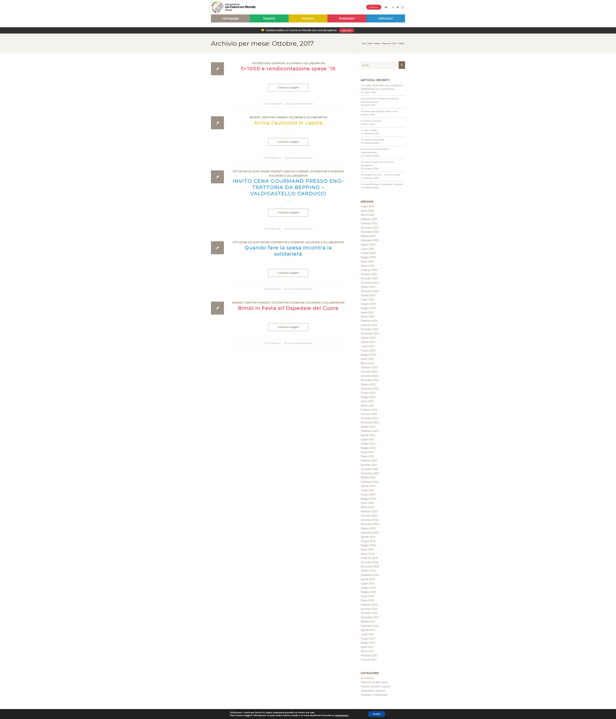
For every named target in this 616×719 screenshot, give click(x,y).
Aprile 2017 (367, 647)
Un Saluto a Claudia (371, 121)
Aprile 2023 (367, 359)
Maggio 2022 (368, 397)
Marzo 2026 (367, 215)
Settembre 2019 (370, 532)
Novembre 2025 (370, 232)
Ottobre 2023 (368, 337)
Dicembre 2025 (369, 227)
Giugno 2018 (368, 587)
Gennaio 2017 (369, 659)
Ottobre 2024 (368, 287)
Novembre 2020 (370, 473)
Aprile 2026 (367, 210)
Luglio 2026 (367, 206)
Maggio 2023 (368, 354)
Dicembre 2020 (369, 469)
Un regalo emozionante (373, 139)
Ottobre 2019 (368, 528)
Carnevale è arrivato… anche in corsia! (380, 174)
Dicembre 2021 (369, 418)
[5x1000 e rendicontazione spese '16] (217, 68)
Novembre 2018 (370, 566)
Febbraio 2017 (369, 655)
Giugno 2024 (368, 304)
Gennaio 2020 (369, 515)
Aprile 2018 (367, 596)
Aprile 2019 (367, 549)
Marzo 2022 (367, 405)
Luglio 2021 (367, 439)
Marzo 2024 (367, 316)
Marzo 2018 (367, 600)
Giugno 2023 (368, 350)
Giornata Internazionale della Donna (379, 111)
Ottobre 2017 (368, 621)
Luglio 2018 (367, 583)
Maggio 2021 (368, 448)
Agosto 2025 (368, 244)
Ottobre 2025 (368, 236)
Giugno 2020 (368, 494)
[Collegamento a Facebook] (393, 7)
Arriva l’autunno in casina (288, 123)
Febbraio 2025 (369, 270)
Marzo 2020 (367, 507)
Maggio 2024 (368, 308)
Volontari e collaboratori (305, 63)
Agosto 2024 (368, 295)
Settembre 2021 (370, 431)
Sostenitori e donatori (268, 63)
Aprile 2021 (367, 452)
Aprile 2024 (367, 312)
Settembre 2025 (370, 240)
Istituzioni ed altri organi (251, 171)
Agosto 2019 (368, 536)
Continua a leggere (288, 87)
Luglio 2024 (367, 299)
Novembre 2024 (370, 282)
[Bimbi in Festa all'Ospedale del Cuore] (217, 308)
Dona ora (373, 7)
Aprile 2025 (367, 261)
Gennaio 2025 (369, 274)
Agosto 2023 (368, 342)
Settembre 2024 (370, 291)
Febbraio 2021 (369, 460)
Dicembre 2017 (369, 613)
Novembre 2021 (370, 422)
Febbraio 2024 (369, 320)
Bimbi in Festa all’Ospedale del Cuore (288, 308)
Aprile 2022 (367, 401)
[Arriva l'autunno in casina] (217, 122)
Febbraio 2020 (369, 511)
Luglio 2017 (367, 634)
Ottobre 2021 (368, 426)
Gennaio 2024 (369, 325)
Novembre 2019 (370, 524)
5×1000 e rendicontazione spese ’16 (288, 69)
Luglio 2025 (367, 249)
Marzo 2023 (367, 363)
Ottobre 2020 (368, 477)
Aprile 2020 (367, 503)
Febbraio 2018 (369, 604)
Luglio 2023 (367, 346)
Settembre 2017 (370, 626)
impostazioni (341, 715)
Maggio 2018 (368, 592)
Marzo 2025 (367, 265)
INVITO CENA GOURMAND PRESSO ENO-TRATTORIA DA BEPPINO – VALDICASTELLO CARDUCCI (288, 187)
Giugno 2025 (368, 253)
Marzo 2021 (367, 456)
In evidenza (367, 678)
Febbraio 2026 (369, 219)
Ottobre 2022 (368, 384)
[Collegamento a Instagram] (402, 7)
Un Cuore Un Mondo (301, 104)
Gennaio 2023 (369, 371)
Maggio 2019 (368, 545)
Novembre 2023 (370, 333)
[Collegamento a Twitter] (397, 7)
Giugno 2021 (368, 443)
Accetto (377, 713)
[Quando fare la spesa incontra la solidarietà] (217, 247)
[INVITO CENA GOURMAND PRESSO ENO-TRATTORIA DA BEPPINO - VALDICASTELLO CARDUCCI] (217, 176)
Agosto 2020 (368, 486)
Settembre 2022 (370, 388)
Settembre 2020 (370, 481)
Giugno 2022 (368, 392)
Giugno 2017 (368, 638)
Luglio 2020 (367, 490)
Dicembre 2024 (369, 278)
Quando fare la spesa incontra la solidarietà (288, 251)
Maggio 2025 (368, 257)
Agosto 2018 (368, 579)
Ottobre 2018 (368, 570)
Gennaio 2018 (369, 609)
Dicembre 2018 (369, 562)
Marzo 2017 (367, 651)
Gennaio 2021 (369, 464)
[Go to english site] (386, 7)
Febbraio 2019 (369, 558)
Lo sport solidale (369, 130)
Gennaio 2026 (369, 223)
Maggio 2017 (368, 642)
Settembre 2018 (370, 575)
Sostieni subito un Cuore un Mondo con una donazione (306, 30)
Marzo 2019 (367, 553)
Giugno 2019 (368, 541)
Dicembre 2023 (369, 329)
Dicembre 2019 (369, 520)
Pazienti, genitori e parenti (268, 117)
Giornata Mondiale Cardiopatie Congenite (382, 184)
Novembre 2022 (370, 380)
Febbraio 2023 (369, 367)
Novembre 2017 (370, 617)
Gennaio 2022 (369, 414)
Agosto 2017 (368, 630)
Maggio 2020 (368, 498)
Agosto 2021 (368, 435)
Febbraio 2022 (369, 409)
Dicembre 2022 (369, 376)
